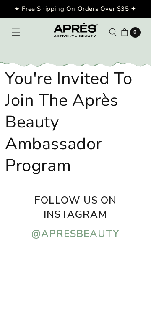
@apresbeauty (75, 233)
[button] (16, 32)
